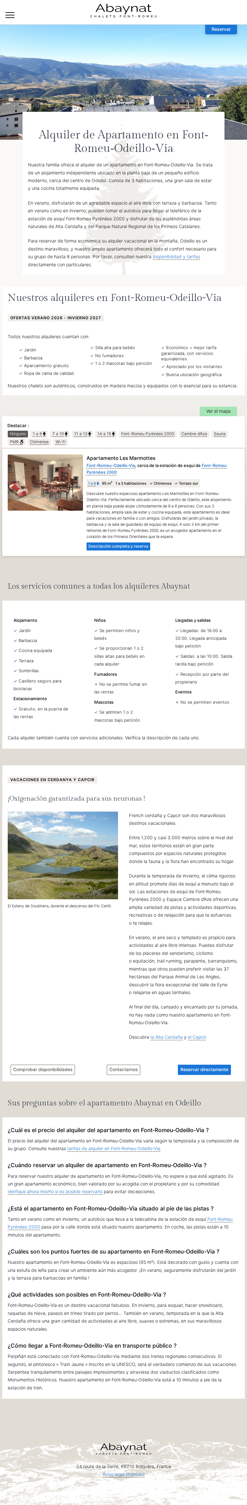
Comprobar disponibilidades (42, 1069)
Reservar (221, 29)
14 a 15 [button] (103, 434)
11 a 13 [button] (79, 434)
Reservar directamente (204, 1069)
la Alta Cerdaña (167, 1037)
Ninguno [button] (18, 433)
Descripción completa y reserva (118, 546)
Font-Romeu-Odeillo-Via (111, 465)
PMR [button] (13, 442)
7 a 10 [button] (57, 434)
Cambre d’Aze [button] (194, 433)
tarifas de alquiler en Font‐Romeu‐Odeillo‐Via (113, 1148)
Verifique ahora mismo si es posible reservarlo (55, 1191)
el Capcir (197, 1037)
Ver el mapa (218, 411)
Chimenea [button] (39, 441)
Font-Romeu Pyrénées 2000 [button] (147, 433)
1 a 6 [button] (36, 434)
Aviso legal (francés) (124, 1474)
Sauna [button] (219, 433)
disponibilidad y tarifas (176, 256)
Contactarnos (123, 1069)
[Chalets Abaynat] (9, 15)
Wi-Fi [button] (61, 441)
